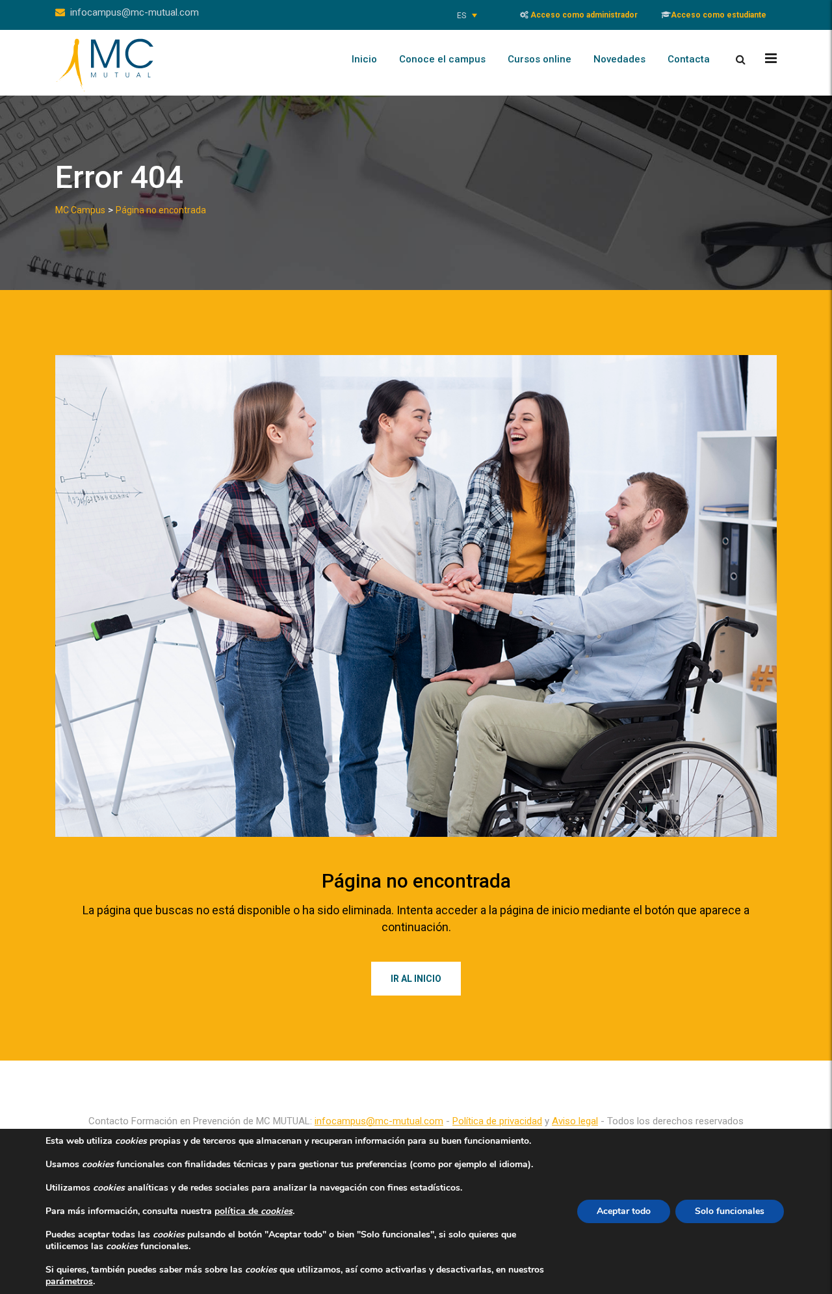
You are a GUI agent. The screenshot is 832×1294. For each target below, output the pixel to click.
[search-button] (741, 59)
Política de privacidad (497, 1121)
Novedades (619, 59)
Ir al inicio (416, 978)
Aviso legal (575, 1121)
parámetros (69, 1281)
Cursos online (539, 59)
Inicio (364, 59)
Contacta (689, 59)
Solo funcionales (729, 1211)
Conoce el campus (442, 59)
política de (253, 1211)
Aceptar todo (624, 1211)
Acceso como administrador (583, 15)
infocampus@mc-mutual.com (134, 12)
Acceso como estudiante (718, 15)
